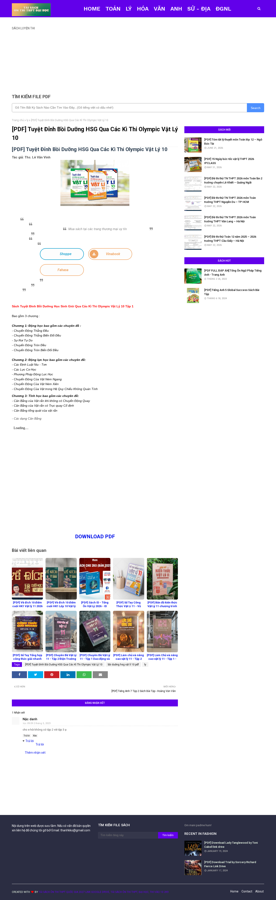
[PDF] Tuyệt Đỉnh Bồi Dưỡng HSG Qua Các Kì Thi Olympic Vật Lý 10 (63, 664)
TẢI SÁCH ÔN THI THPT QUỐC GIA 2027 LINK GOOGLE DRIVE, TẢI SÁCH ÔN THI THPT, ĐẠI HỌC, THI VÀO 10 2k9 (104, 892)
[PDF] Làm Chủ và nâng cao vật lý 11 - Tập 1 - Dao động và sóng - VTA (162, 661)
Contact (247, 891)
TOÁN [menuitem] (113, 8)
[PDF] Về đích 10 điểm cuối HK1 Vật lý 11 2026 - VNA (27, 606)
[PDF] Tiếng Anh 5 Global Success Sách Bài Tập (231, 292)
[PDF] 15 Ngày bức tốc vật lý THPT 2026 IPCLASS (229, 161)
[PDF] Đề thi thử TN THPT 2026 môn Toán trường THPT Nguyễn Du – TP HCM (230, 200)
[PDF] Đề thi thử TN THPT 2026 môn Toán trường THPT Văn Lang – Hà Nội (230, 219)
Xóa (35, 735)
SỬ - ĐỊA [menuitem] (198, 8)
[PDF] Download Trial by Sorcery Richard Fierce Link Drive (230, 864)
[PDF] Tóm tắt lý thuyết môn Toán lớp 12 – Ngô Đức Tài (233, 141)
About (259, 891)
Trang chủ (18, 120)
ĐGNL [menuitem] (223, 8)
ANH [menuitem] (176, 8)
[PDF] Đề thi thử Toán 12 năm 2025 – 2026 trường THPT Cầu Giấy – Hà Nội (230, 239)
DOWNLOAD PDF (95, 537)
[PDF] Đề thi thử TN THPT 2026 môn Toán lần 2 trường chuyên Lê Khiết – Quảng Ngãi (233, 180)
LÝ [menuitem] (129, 8)
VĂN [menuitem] (159, 8)
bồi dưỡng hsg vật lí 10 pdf (123, 664)
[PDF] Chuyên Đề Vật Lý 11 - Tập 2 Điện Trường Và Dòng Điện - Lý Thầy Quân (61, 661)
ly (27, 120)
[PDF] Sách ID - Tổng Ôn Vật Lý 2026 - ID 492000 (94, 606)
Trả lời (27, 735)
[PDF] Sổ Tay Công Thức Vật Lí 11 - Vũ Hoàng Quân (128, 606)
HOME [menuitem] (92, 8)
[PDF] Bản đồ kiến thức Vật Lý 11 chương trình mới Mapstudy (162, 606)
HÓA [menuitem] (143, 8)
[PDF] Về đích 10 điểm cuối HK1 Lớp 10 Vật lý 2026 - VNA (61, 606)
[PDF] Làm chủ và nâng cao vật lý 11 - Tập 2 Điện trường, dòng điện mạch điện (128, 661)
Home (234, 891)
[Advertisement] (138, 60)
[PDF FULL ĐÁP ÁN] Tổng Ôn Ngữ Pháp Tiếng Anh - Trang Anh (233, 272)
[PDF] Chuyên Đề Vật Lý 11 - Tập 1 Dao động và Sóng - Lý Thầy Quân (95, 659)
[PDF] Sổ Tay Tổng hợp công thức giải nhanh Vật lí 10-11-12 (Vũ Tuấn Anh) (27, 661)
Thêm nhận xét (35, 752)
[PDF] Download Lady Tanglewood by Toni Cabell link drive (231, 845)
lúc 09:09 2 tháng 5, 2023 (36, 723)
